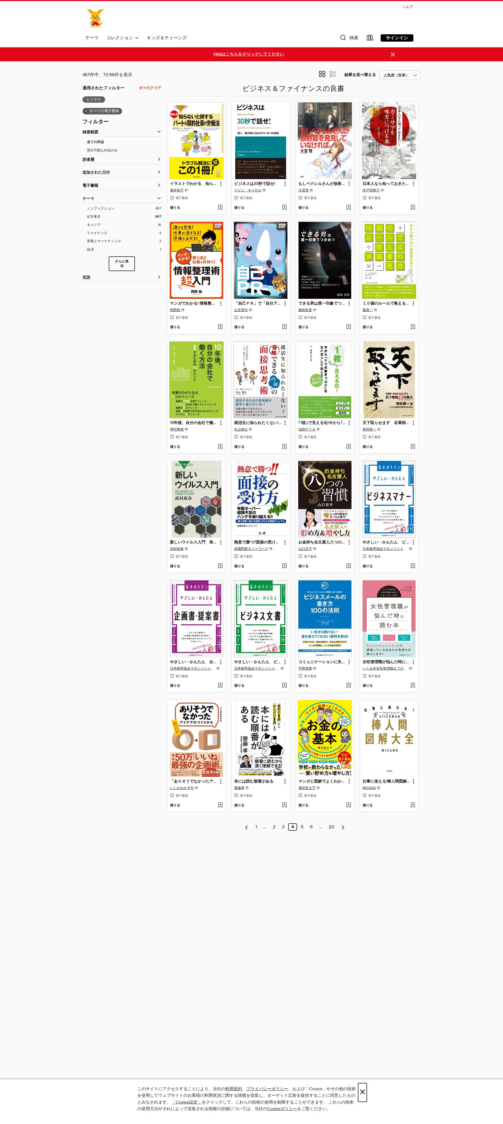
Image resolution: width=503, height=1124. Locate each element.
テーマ (92, 38)
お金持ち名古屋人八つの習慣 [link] (322, 542)
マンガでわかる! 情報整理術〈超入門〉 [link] (194, 303)
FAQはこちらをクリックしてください (249, 54)
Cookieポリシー (282, 1108)
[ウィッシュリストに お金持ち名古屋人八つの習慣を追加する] (348, 566)
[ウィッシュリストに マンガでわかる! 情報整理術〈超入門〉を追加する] (220, 327)
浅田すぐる (306, 429)
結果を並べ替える (360, 74)
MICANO (369, 788)
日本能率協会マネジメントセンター (385, 549)
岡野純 (175, 310)
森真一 (368, 310)
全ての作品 (95, 142)
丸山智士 (241, 429)
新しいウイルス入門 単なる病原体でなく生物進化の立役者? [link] (194, 542)
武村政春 (177, 549)
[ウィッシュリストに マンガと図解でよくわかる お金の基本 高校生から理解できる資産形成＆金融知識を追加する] (348, 805)
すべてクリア (150, 88)
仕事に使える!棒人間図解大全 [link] (387, 781)
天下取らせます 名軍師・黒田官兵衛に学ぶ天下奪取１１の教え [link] (387, 423)
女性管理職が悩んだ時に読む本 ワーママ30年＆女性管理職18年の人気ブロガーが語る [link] (387, 662)
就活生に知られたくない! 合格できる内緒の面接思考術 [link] (258, 423)
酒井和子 (177, 190)
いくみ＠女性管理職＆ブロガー (385, 668)
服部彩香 (305, 310)
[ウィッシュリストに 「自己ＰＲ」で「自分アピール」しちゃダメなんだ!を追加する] (284, 327)
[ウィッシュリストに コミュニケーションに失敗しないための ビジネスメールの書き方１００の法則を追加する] (348, 685)
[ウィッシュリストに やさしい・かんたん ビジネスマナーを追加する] (412, 566)
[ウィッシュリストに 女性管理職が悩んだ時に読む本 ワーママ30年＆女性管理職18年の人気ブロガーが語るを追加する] (412, 685)
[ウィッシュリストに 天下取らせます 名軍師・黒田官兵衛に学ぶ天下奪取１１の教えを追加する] (412, 447)
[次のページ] (343, 827)
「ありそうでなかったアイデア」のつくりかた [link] (194, 781)
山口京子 (305, 549)
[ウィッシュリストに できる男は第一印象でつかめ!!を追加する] (348, 327)
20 (331, 827)
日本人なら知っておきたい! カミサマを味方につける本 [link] (387, 183)
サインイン (397, 38)
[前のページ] (247, 827)
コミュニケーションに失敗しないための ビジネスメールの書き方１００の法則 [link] (322, 662)
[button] (348, 39)
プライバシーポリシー (267, 1089)
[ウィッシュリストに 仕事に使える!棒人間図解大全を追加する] (412, 805)
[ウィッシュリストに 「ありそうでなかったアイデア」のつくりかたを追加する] (220, 805)
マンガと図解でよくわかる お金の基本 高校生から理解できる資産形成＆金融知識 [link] (322, 781)
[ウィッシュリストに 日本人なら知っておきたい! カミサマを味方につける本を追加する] (412, 208)
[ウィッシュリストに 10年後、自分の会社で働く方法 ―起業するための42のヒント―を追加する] (220, 447)
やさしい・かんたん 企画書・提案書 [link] (194, 662)
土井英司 (241, 310)
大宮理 (303, 190)
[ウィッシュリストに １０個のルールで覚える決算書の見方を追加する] (412, 327)
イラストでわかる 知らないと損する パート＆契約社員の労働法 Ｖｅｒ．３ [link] (194, 183)
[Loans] (370, 39)
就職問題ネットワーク (251, 549)
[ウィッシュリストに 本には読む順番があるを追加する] (284, 805)
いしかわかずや (182, 788)
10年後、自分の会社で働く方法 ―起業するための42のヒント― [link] (194, 423)
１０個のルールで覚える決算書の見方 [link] (387, 303)
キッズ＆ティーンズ (167, 38)
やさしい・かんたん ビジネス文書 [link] (258, 662)
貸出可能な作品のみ (102, 150)
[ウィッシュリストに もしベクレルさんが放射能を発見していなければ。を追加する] (348, 208)
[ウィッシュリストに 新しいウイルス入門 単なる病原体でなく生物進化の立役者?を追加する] (220, 566)
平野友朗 (305, 668)
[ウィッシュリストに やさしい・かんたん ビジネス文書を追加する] (284, 685)
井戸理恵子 (371, 190)
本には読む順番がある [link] (254, 781)
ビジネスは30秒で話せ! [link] (254, 183)
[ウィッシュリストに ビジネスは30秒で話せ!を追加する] (284, 208)
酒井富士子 (306, 788)
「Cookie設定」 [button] (187, 1102)
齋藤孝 (239, 788)
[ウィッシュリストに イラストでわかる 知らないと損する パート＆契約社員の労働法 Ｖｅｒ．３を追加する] (220, 208)
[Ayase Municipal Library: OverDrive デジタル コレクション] (95, 18)
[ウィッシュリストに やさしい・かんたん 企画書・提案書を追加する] (220, 685)
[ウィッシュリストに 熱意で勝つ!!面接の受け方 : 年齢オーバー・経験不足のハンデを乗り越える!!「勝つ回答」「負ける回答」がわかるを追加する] (284, 566)
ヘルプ (407, 7)
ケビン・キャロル (247, 190)
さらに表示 (122, 263)
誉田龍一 (369, 429)
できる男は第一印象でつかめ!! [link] (322, 303)
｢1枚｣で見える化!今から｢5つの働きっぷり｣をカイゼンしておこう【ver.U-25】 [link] (322, 423)
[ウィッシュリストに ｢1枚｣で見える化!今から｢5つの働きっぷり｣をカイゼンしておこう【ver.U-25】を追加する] (348, 447)
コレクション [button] (120, 38)
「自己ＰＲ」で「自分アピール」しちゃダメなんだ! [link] (258, 303)
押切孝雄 (177, 429)
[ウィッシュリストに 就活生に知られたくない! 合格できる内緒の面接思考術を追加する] (284, 447)
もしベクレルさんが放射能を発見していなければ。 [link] (322, 183)
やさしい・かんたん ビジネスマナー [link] (387, 542)
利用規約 (233, 1089)
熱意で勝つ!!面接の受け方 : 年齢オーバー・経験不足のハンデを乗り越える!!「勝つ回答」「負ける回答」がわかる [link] (258, 542)
